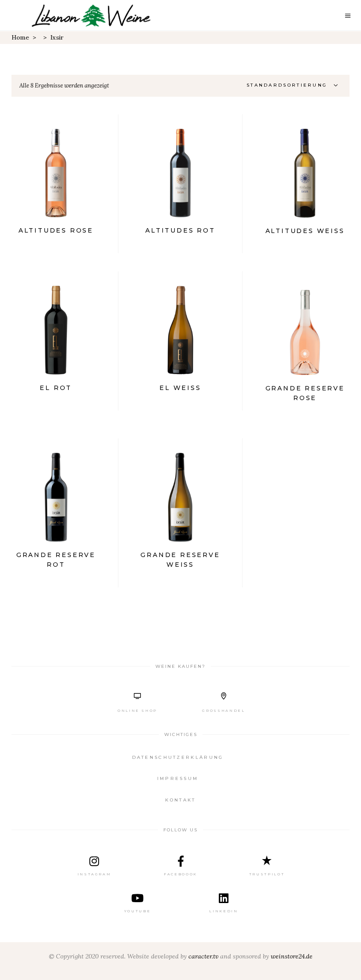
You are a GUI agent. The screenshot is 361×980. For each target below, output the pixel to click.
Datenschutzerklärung (178, 757)
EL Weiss (180, 388)
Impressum (178, 778)
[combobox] (294, 86)
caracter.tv (203, 956)
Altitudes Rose (55, 230)
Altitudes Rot (180, 230)
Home (20, 37)
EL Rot (56, 388)
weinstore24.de (292, 956)
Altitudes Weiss (305, 231)
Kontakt (180, 800)
